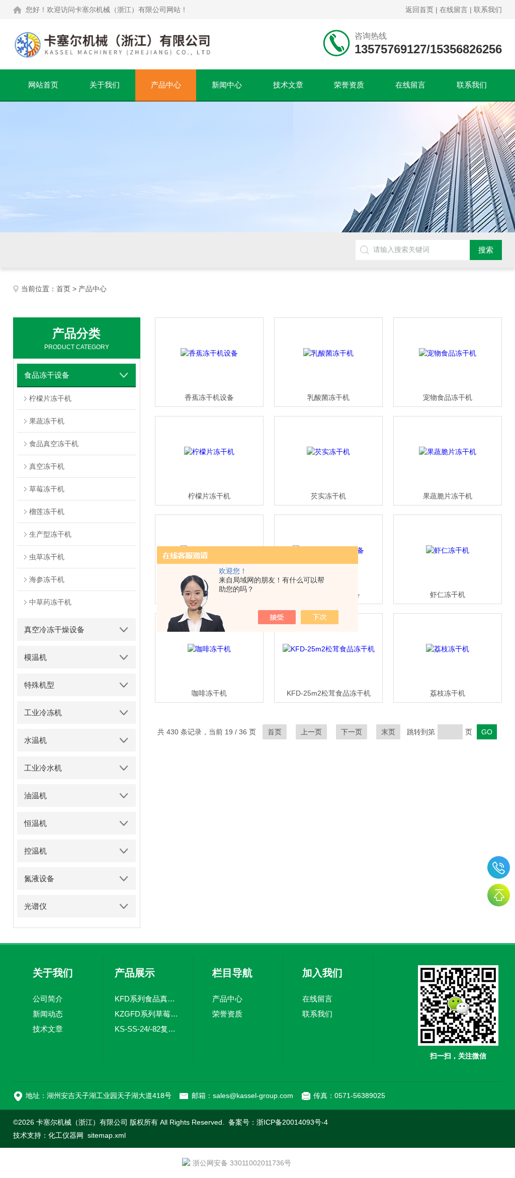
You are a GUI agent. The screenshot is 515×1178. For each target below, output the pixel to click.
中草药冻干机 (50, 602)
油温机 (35, 795)
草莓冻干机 (46, 489)
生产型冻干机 (50, 534)
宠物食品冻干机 (447, 397)
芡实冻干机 (328, 496)
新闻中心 (227, 84)
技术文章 (288, 84)
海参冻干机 (46, 579)
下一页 (351, 732)
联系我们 (488, 10)
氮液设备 (39, 878)
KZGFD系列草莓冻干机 (148, 1013)
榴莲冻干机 (46, 512)
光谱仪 (35, 906)
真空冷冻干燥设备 (54, 629)
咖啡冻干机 (209, 693)
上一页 (311, 732)
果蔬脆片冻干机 (447, 496)
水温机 (35, 740)
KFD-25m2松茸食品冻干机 (329, 693)
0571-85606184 (498, 867)
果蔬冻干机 (46, 421)
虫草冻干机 (46, 557)
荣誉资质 (349, 84)
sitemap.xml (107, 1135)
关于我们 (105, 84)
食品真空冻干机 (53, 444)
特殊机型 (39, 685)
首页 (63, 289)
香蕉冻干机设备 (209, 397)
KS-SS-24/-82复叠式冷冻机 (148, 1029)
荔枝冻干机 (447, 693)
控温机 (35, 851)
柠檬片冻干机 (50, 398)
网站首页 (43, 84)
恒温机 (35, 823)
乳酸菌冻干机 (328, 397)
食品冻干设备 (46, 375)
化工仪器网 (65, 1135)
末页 (388, 732)
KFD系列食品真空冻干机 (148, 998)
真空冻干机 (46, 466)
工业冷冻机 (43, 712)
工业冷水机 (43, 768)
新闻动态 (48, 1013)
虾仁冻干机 (447, 595)
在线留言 (454, 10)
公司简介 (48, 998)
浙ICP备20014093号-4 (292, 1122)
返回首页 (419, 10)
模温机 (35, 657)
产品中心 (166, 84)
